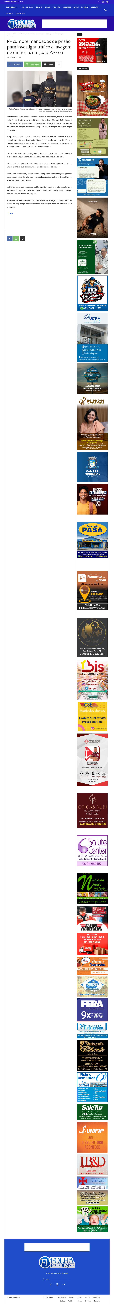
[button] (105, 10)
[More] (59, 64)
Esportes (9, 13)
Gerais (47, 7)
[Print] (22, 238)
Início (9, 34)
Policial (56, 7)
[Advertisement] (74, 23)
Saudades (67, 7)
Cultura (94, 7)
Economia (20, 13)
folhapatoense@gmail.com (60, 1279)
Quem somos (11, 7)
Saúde (76, 7)
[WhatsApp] (16, 238)
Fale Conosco (28, 7)
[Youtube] (107, 2)
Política (84, 7)
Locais (39, 7)
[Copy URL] (29, 238)
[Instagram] (103, 2)
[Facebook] (99, 2)
